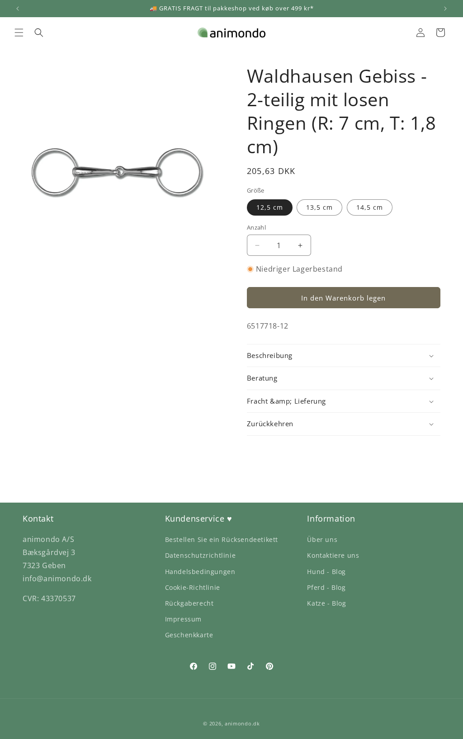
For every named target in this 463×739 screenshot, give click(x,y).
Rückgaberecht (189, 603)
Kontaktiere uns (333, 555)
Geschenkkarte (189, 635)
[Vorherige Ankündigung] (18, 8)
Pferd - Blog (326, 587)
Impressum (183, 619)
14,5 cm (369, 207)
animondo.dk (242, 723)
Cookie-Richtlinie (192, 587)
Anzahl (256, 227)
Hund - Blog (326, 571)
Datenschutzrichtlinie (200, 555)
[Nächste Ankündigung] (445, 8)
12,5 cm (269, 207)
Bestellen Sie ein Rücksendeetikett (221, 539)
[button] (19, 32)
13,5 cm (319, 207)
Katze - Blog (326, 603)
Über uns (322, 539)
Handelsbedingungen (200, 571)
